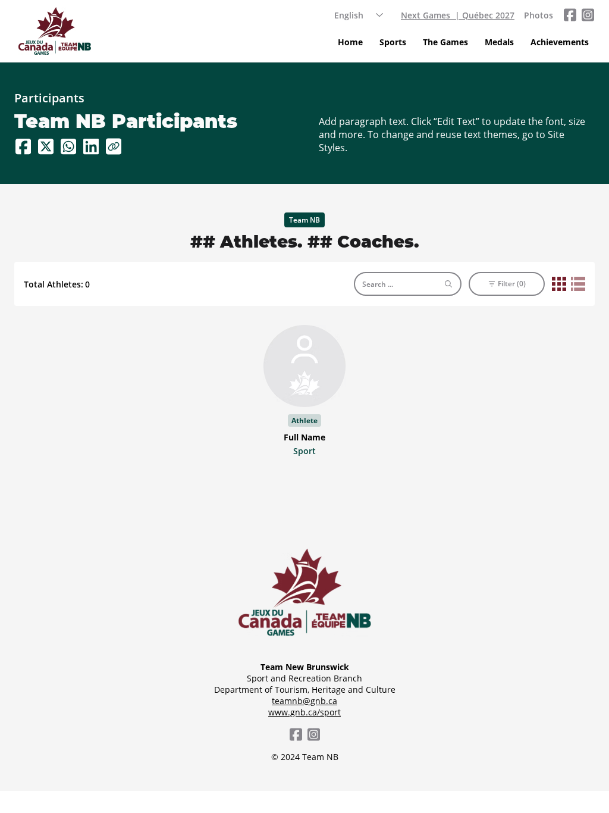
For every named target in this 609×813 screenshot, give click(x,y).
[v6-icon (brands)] (587, 15)
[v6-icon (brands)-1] (570, 15)
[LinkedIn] (91, 146)
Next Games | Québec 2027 (457, 15)
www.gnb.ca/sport (304, 712)
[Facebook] (23, 146)
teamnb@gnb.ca (304, 700)
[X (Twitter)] (46, 146)
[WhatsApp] (68, 146)
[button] (392, 42)
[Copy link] (114, 146)
